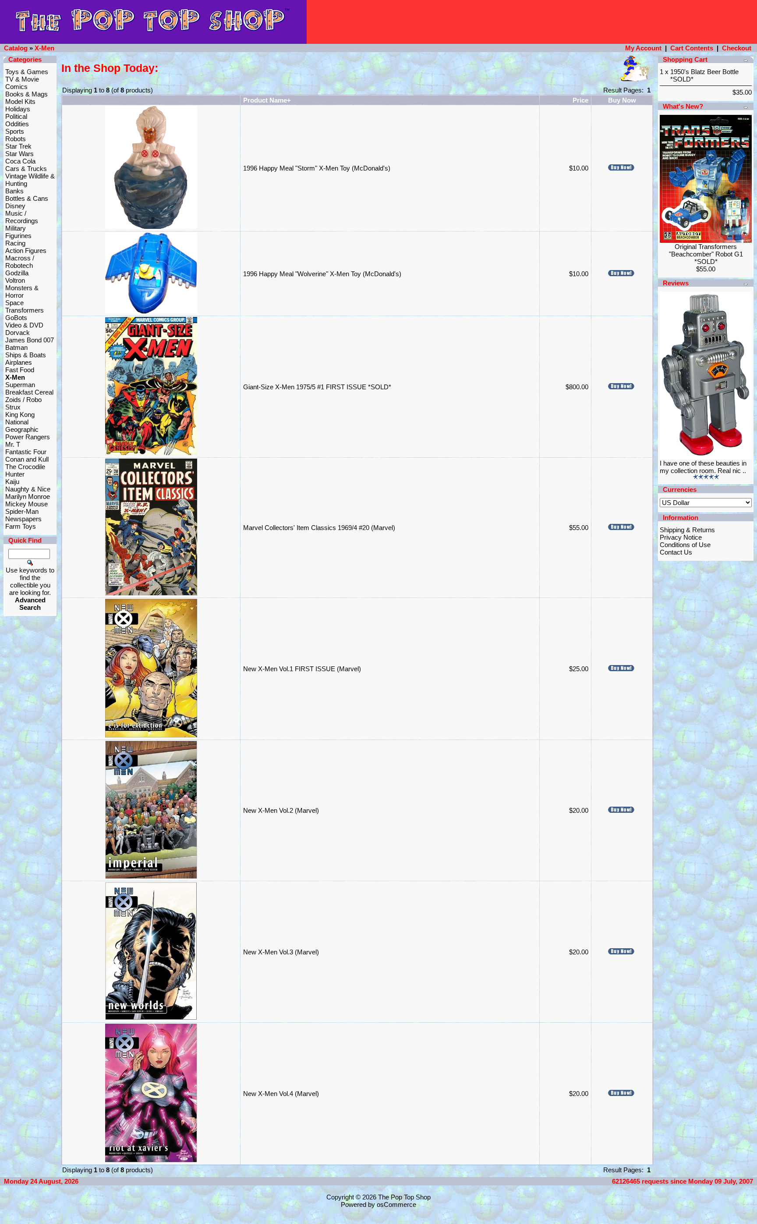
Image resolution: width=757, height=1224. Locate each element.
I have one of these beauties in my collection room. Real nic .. (703, 466)
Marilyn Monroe (27, 496)
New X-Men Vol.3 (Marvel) (281, 952)
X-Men (44, 48)
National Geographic (22, 425)
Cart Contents (691, 48)
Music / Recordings (21, 217)
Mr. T (12, 444)
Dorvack (17, 332)
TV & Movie (22, 79)
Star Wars (19, 153)
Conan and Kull (27, 459)
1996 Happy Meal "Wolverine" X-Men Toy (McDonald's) (322, 274)
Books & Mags (26, 94)
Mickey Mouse (26, 504)
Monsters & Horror (22, 291)
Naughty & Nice (27, 489)
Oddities (17, 124)
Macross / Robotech (19, 261)
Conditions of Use (685, 544)
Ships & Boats (25, 355)
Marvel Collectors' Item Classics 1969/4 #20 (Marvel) (319, 527)
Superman (20, 384)
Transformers (24, 310)
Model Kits (20, 101)
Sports (14, 131)
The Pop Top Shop (404, 1197)
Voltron (15, 280)
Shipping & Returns (687, 530)
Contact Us (676, 552)
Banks (14, 191)
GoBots (16, 317)
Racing (15, 243)
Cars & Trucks (26, 168)
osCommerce (396, 1204)
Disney (15, 206)
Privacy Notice (681, 537)
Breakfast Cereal (29, 392)
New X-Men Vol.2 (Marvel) (281, 810)
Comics (16, 86)
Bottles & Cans (26, 198)
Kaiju (12, 481)
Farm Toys (20, 526)
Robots (15, 138)
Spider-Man (22, 511)
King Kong (20, 414)
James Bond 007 (29, 340)
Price (580, 100)
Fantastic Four (25, 451)
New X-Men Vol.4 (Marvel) (281, 1093)
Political (16, 116)
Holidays (17, 109)
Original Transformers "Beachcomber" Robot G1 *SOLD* (706, 254)
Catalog (16, 48)
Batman (16, 347)
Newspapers (23, 519)
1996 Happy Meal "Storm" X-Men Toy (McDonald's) (316, 168)
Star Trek (18, 146)
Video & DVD (24, 325)
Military (15, 228)
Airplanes (18, 362)
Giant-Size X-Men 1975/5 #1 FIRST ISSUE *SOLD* (317, 387)
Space (14, 302)
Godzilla (16, 273)
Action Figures (25, 250)
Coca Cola (20, 161)
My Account (643, 48)
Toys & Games (26, 71)
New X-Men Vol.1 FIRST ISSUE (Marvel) (302, 668)
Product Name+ (267, 100)
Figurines (18, 235)
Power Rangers (27, 437)
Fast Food (19, 370)
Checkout (736, 48)
